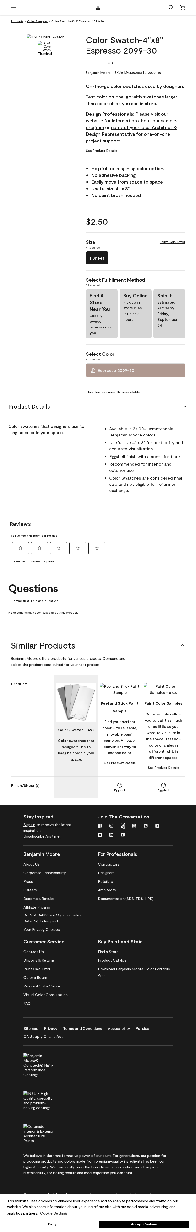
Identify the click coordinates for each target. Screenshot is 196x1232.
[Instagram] (111, 826)
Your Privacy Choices (41, 929)
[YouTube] (134, 826)
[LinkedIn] (111, 835)
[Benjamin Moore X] (157, 826)
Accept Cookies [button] (144, 1224)
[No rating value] (97, 62)
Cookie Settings (54, 1213)
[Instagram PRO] (123, 826)
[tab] (45, 48)
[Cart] (182, 7)
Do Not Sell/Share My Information (52, 915)
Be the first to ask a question (34, 601)
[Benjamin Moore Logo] (98, 7)
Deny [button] (52, 1224)
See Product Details (101, 150)
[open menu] (13, 7)
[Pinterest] (146, 826)
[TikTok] (123, 835)
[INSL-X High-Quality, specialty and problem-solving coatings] (46, 1099)
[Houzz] (100, 835)
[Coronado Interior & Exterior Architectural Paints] (46, 1132)
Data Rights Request (40, 921)
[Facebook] (100, 826)
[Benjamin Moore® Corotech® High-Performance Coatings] (46, 1064)
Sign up (29, 824)
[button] (171, 7)
